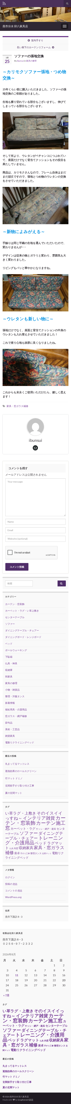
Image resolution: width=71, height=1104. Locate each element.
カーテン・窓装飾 (14, 604)
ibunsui (20, 60)
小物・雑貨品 (12, 689)
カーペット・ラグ (23, 828)
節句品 (8, 722)
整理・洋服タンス (14, 696)
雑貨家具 (10, 735)
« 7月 (6, 995)
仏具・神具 (11, 663)
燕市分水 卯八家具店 (15, 26)
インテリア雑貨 (39, 818)
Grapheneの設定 (25, 1099)
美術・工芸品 (12, 729)
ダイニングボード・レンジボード (23, 636)
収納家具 (26, 847)
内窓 (16, 848)
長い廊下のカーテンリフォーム (34, 47)
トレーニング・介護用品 (34, 840)
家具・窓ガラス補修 (17, 406)
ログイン (10, 877)
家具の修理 (31, 60)
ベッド (8, 643)
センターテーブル (14, 617)
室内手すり (37, 40)
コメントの (13, 890)
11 (16, 975)
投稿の (11, 883)
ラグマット (29, 1040)
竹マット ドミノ (14, 778)
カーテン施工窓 (45, 1020)
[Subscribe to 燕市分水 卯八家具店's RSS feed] (4, 2)
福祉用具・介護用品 (16, 709)
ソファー (10, 623)
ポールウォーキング (16, 650)
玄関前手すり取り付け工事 (19, 785)
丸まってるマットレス (17, 763)
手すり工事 (25, 853)
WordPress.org (13, 897)
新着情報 (10, 702)
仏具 (11, 848)
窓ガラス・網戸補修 (16, 716)
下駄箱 (8, 656)
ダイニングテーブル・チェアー (22, 630)
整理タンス (36, 853)
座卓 (17, 853)
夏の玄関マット (13, 792)
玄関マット (47, 853)
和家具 (8, 676)
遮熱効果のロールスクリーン (21, 771)
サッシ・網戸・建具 (46, 828)
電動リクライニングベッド (19, 742)
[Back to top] (63, 1096)
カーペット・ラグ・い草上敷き (22, 610)
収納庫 (8, 669)
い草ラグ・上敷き (20, 813)
